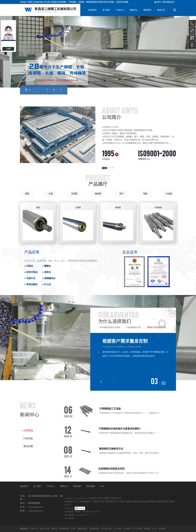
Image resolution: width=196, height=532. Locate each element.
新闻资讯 (147, 10)
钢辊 (27, 194)
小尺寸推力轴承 (106, 529)
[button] (47, 90)
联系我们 (77, 486)
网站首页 (93, 10)
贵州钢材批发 (64, 529)
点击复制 (92, 498)
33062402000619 (82, 515)
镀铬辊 (98, 194)
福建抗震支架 (82, 529)
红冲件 (73, 529)
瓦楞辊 (74, 194)
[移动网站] (192, 37)
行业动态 (28, 438)
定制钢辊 (62, 2)
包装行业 (30, 278)
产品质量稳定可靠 (133, 327)
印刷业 (29, 265)
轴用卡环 (54, 529)
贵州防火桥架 (44, 529)
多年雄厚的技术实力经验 (110, 327)
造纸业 (47, 272)
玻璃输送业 (50, 278)
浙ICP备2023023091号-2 (91, 512)
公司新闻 (28, 430)
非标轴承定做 (94, 529)
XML (102, 486)
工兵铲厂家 (34, 529)
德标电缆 (147, 529)
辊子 (121, 194)
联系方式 (161, 10)
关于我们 (106, 10)
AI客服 (8, 49)
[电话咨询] (192, 23)
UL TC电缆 (117, 529)
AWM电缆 (126, 529)
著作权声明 (69, 512)
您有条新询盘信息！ (166, 2)
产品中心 (120, 10)
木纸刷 (169, 194)
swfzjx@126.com (35, 511)
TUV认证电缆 (137, 529)
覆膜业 (47, 265)
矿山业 (47, 284)
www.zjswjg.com (35, 507)
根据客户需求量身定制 (156, 327)
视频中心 (134, 10)
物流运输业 (32, 284)
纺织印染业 (32, 272)
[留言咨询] (192, 30)
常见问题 (28, 446)
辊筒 (145, 194)
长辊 (51, 194)
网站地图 (91, 486)
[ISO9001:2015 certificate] (147, 271)
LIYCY (154, 529)
